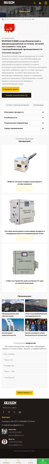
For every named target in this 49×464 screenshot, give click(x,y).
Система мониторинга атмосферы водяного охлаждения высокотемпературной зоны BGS (24, 232)
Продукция (14, 19)
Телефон (6, 461)
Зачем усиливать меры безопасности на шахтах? (36, 334)
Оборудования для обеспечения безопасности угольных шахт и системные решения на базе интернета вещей (12, 315)
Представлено (25, 393)
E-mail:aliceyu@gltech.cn (13, 425)
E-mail (18, 461)
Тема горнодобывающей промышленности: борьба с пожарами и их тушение (36, 315)
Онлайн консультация (16, 95)
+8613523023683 (15, 432)
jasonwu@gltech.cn (16, 435)
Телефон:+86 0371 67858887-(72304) (18, 421)
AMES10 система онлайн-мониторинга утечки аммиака (24, 183)
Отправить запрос (11, 90)
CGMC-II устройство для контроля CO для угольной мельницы (24, 282)
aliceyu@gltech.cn (15, 445)
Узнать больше (24, 188)
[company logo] (9, 3)
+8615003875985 (15, 442)
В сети (30, 461)
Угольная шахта (25, 19)
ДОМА (7, 19)
